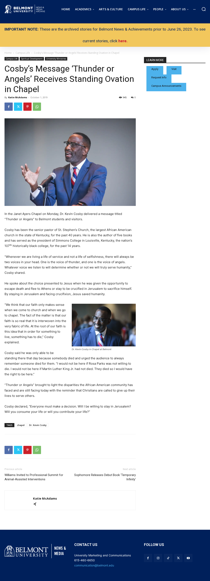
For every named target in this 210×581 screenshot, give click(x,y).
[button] (203, 9)
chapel (21, 425)
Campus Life (11, 58)
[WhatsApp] (37, 107)
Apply (154, 69)
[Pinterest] (27, 107)
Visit (174, 69)
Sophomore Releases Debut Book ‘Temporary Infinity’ (105, 477)
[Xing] (36, 504)
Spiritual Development (32, 58)
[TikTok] (168, 558)
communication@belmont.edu (94, 565)
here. (123, 41)
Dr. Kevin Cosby (38, 425)
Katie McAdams (17, 97)
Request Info (159, 77)
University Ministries (56, 58)
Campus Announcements (166, 85)
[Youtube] (188, 558)
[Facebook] (9, 107)
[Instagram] (158, 558)
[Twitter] (18, 107)
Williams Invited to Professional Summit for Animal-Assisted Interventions (34, 477)
